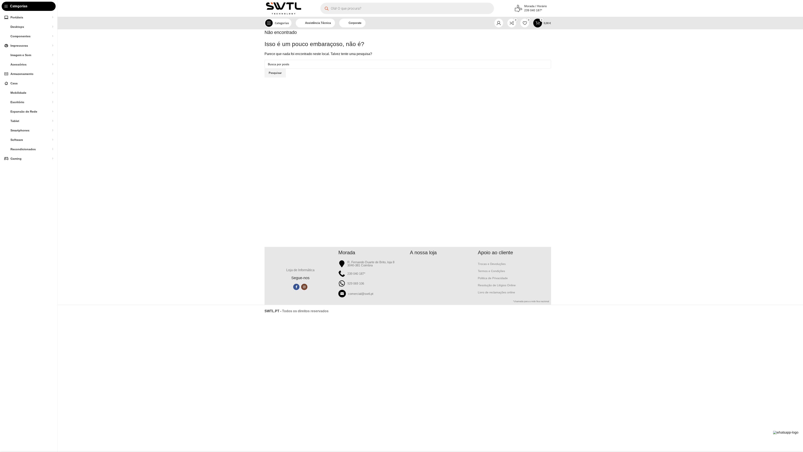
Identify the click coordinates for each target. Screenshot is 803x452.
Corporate (355, 22)
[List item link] (372, 293)
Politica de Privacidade (493, 278)
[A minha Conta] (498, 23)
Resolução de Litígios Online (497, 285)
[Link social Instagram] (304, 287)
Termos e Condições (491, 271)
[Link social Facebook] (296, 287)
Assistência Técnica (318, 22)
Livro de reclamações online (496, 292)
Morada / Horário (535, 6)
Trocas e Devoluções (492, 264)
